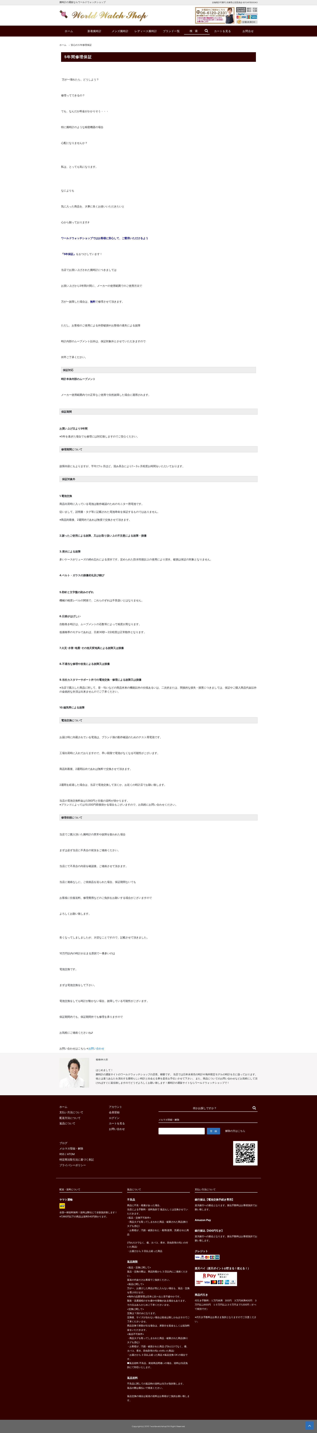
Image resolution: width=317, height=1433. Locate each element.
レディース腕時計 (146, 31)
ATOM (71, 1154)
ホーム (69, 31)
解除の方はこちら (235, 1130)
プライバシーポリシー (72, 1165)
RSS (61, 1154)
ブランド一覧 (171, 31)
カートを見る (222, 31)
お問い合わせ (96, 1048)
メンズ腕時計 (120, 31)
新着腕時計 (95, 31)
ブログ (63, 1143)
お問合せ (248, 31)
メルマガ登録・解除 (71, 1148)
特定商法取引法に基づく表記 (76, 1159)
